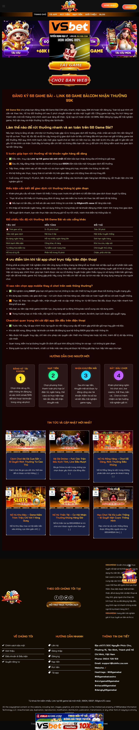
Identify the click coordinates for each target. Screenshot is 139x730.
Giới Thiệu (91, 14)
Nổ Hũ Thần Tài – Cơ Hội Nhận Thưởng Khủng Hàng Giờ (69, 516)
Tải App (53, 14)
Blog (102, 14)
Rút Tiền (65, 14)
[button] (3, 6)
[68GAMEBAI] (69, 6)
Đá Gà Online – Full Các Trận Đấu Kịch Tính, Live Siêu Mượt (69, 460)
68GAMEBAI (111, 565)
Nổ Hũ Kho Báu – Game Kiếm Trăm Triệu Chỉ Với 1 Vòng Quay (26, 517)
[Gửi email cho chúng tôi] (71, 597)
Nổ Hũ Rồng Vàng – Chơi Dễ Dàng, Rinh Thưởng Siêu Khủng (113, 461)
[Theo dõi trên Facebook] (56, 597)
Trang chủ (40, 14)
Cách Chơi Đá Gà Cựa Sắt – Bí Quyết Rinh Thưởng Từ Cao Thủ (26, 461)
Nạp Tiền (77, 14)
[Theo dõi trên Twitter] (66, 597)
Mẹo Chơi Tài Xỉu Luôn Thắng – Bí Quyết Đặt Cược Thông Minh (113, 517)
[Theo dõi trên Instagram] (61, 597)
